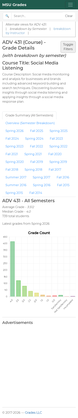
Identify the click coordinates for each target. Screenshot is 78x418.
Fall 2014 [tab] (35, 193)
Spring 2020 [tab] (14, 162)
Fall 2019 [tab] (36, 162)
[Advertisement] (39, 365)
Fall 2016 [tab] (63, 177)
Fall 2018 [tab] (11, 169)
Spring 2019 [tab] (58, 162)
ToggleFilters (68, 47)
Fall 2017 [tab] (55, 169)
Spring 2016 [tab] (42, 185)
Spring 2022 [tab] (58, 146)
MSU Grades (14, 4)
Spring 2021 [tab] (33, 154)
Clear (69, 16)
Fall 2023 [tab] (56, 138)
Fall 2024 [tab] (12, 138)
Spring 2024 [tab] (34, 138)
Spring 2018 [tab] (33, 169)
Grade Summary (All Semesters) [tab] (29, 115)
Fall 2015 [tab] (63, 185)
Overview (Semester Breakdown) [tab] (30, 123)
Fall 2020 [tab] (55, 154)
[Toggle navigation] (70, 5)
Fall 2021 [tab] (11, 154)
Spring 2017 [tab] (41, 177)
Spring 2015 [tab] (14, 193)
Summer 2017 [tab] (15, 177)
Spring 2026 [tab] (14, 131)
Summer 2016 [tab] (16, 185)
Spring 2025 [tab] (59, 131)
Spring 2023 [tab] (14, 146)
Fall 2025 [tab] (36, 131)
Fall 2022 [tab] (36, 146)
